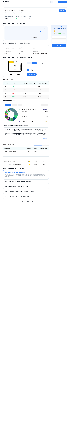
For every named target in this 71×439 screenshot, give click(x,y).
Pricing (21, 1)
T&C (59, 43)
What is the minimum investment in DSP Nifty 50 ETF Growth (19, 191)
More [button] (37, 1)
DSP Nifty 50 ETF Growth (9, 158)
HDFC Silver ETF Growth (9, 154)
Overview (38, 144)
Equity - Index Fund (9, 12)
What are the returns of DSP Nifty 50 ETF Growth (16, 186)
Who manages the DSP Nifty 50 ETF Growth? (15, 172)
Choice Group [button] (26, 1)
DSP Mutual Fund (18, 12)
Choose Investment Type (31, 60)
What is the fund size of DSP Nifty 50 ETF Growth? (17, 196)
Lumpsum (34, 63)
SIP (29, 63)
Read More (45, 138)
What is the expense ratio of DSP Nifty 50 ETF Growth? (18, 181)
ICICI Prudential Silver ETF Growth (11, 151)
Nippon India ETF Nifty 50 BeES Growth (12, 164)
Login (56, 1)
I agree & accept (56, 43)
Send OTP (59, 45)
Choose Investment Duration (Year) (32, 67)
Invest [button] (15, 1)
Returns (45, 144)
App (18, 1)
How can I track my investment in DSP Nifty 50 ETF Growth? (19, 201)
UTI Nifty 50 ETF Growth (9, 161)
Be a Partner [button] (33, 1)
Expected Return (42, 66)
